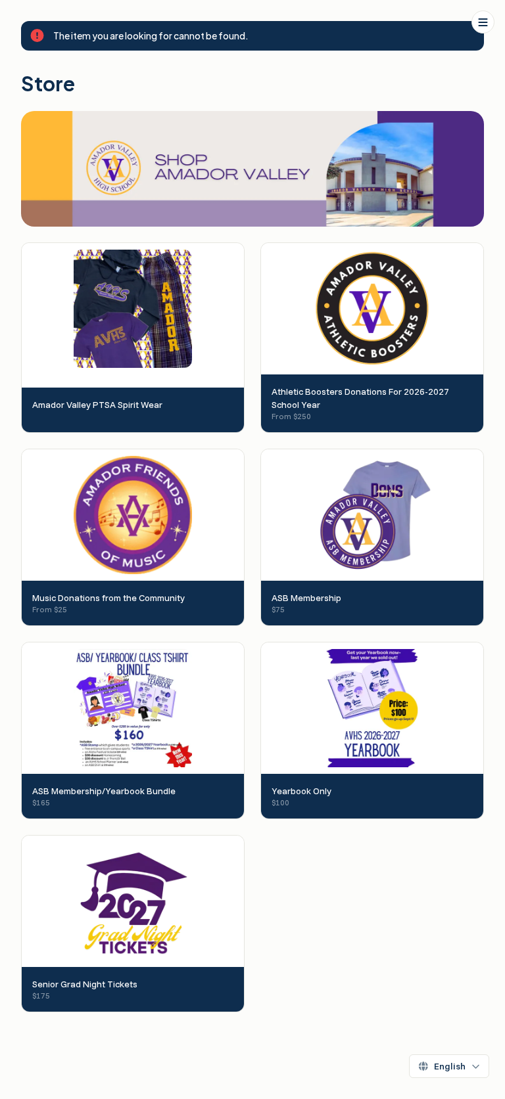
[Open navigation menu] (482, 22)
